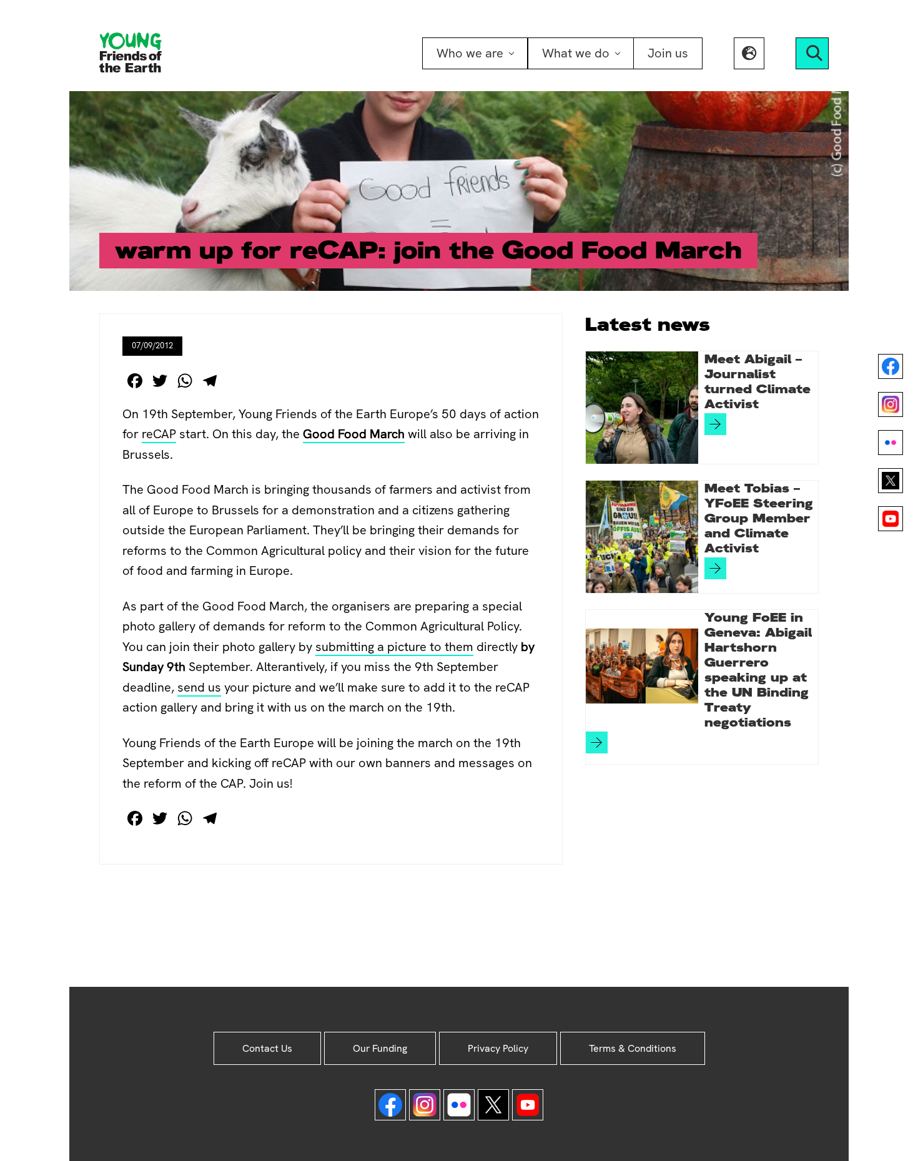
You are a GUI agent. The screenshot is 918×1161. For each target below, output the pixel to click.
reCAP (159, 434)
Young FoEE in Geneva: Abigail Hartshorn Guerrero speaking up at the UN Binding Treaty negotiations (758, 669)
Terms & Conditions (632, 1048)
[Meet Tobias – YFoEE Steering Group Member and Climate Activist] (642, 537)
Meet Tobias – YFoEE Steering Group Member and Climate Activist (758, 518)
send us (199, 687)
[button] (749, 53)
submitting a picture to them (394, 647)
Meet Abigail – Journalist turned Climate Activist (757, 381)
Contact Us (267, 1048)
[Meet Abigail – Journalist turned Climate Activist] (642, 407)
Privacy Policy (498, 1048)
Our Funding (380, 1048)
